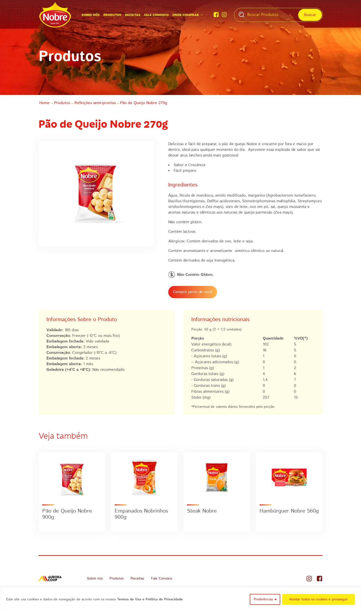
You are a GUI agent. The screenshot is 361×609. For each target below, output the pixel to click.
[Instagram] (224, 15)
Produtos (112, 14)
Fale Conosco (156, 14)
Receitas (132, 14)
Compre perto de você (192, 292)
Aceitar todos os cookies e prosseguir (318, 599)
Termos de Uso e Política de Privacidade (150, 599)
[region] (180, 598)
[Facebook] (216, 15)
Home (44, 103)
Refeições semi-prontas (95, 103)
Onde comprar (185, 14)
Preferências (263, 599)
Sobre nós (91, 14)
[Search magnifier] (310, 15)
